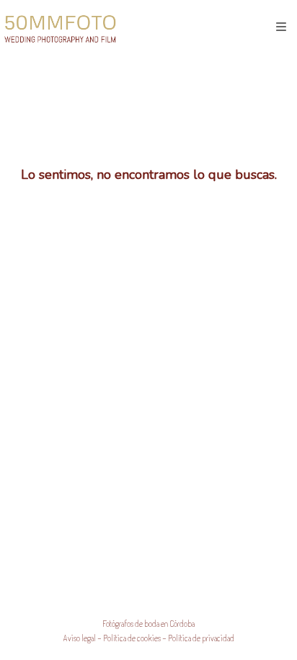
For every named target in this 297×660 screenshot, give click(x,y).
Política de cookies (132, 638)
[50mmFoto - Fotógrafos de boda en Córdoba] (60, 27)
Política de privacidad (201, 638)
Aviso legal (79, 638)
